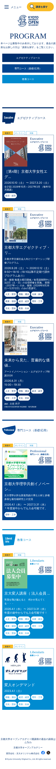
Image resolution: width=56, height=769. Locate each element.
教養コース (28, 79)
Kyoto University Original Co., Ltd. (21, 759)
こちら (28, 741)
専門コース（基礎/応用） (28, 68)
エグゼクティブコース (28, 57)
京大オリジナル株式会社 (27, 753)
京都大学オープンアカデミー (28, 747)
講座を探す (42, 6)
